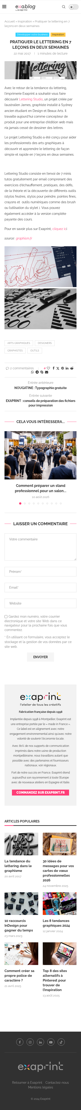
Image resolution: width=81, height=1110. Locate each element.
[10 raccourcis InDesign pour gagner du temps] (21, 903)
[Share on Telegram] (37, 372)
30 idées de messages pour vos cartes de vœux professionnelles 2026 (58, 870)
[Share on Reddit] (71, 368)
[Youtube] (50, 1042)
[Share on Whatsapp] (32, 372)
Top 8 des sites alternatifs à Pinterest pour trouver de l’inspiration (55, 980)
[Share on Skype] (41, 372)
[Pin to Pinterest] (62, 368)
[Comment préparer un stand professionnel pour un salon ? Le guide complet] (40, 455)
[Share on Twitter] (57, 368)
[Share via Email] (46, 372)
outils (34, 350)
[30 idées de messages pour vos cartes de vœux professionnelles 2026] (59, 844)
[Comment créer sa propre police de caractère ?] (21, 953)
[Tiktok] (61, 1042)
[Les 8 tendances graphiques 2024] (59, 903)
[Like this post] (48, 368)
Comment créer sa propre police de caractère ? (19, 975)
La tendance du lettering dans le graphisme (18, 866)
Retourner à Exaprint (27, 1082)
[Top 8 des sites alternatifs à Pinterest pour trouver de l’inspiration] (59, 953)
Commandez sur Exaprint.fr (40, 792)
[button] (8, 468)
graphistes (15, 350)
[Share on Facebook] (53, 368)
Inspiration (25, 21)
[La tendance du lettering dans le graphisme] (21, 844)
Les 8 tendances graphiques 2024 (56, 923)
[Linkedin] (40, 1042)
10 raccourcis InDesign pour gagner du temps (18, 925)
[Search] (63, 6)
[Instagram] (30, 1042)
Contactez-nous (57, 1082)
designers (45, 343)
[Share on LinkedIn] (67, 368)
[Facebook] (19, 1042)
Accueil (9, 21)
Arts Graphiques (18, 343)
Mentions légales (40, 1087)
